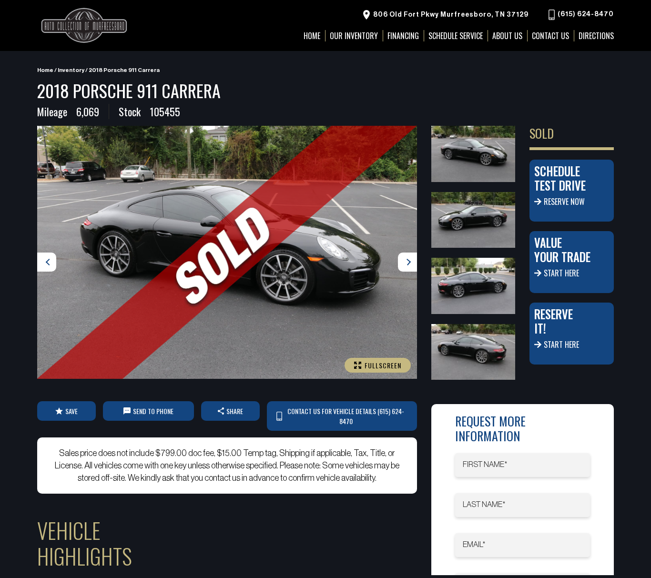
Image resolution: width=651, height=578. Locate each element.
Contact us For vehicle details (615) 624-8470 (345, 416)
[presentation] (46, 262)
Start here (561, 273)
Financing (403, 35)
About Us (507, 35)
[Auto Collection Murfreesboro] (84, 25)
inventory (71, 70)
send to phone (153, 411)
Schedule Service (455, 35)
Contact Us (550, 35)
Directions (596, 35)
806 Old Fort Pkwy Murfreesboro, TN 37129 (450, 14)
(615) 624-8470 (585, 14)
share (234, 411)
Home (45, 70)
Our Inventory (354, 35)
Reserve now (564, 201)
